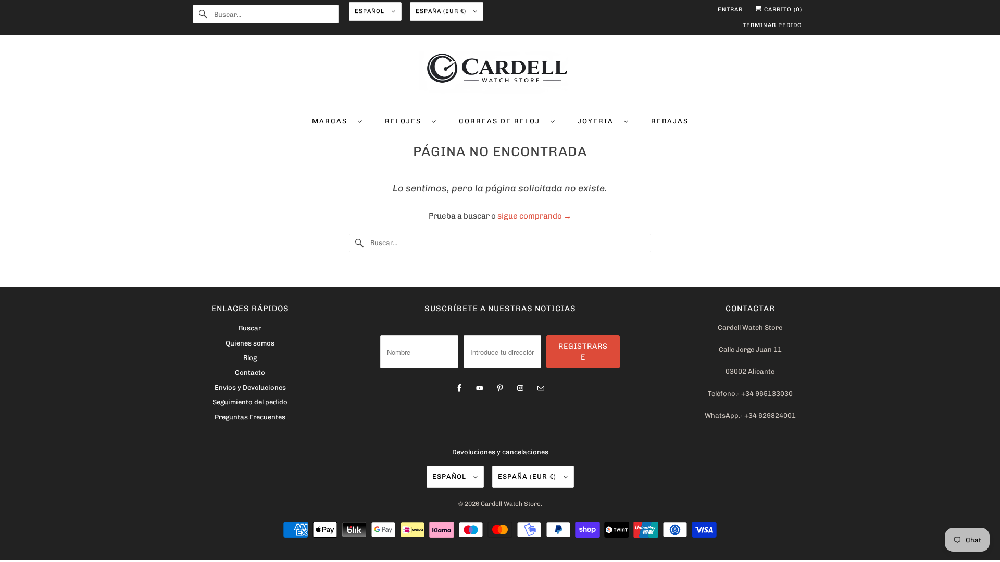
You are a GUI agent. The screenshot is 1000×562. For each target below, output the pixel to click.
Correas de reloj (502, 121)
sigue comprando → (534, 216)
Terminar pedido (772, 25)
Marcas (332, 121)
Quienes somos (250, 343)
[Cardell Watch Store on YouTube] (479, 388)
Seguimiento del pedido (250, 402)
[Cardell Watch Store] (500, 74)
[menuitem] (337, 120)
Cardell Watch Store (511, 503)
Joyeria (598, 121)
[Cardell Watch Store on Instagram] (520, 388)
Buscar (250, 328)
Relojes (406, 121)
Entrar (730, 9)
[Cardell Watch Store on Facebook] (459, 388)
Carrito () (782, 9)
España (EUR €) (442, 11)
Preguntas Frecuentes (250, 417)
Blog (250, 358)
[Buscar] (203, 14)
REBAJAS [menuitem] (670, 121)
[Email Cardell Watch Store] (540, 388)
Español (370, 11)
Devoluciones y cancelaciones (500, 452)
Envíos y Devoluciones (250, 387)
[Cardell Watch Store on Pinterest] (500, 388)
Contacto (250, 372)
